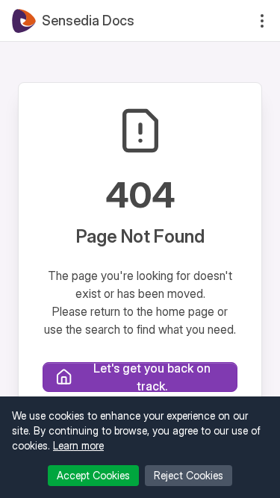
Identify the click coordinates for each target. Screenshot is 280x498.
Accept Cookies (93, 475)
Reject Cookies (188, 475)
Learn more (78, 445)
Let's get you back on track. (152, 377)
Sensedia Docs (88, 20)
